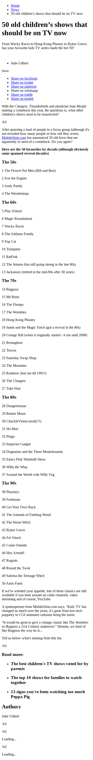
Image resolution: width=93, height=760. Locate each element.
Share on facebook (24, 78)
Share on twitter (22, 82)
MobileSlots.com (14, 138)
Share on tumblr (22, 98)
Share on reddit (22, 94)
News (15, 9)
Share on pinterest (23, 86)
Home (15, 5)
